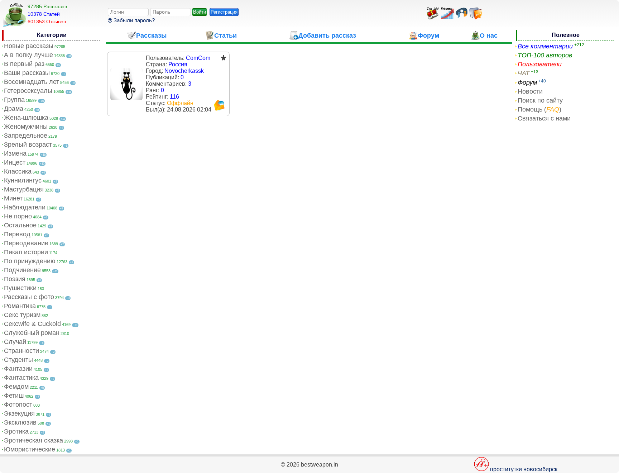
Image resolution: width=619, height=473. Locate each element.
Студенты (18, 359)
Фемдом (16, 386)
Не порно (18, 216)
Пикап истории (26, 252)
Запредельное (25, 135)
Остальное (20, 225)
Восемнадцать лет (31, 81)
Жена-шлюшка (26, 117)
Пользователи (540, 64)
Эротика (16, 431)
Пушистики (20, 288)
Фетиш (14, 395)
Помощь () (539, 109)
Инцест (14, 162)
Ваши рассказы (27, 72)
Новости (530, 91)
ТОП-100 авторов (545, 55)
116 (174, 97)
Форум (527, 82)
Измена (15, 153)
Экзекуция (19, 413)
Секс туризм (22, 314)
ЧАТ (523, 73)
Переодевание (26, 243)
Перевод (17, 234)
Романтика (20, 305)
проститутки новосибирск (523, 469)
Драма (13, 108)
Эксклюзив (20, 422)
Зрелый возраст (28, 144)
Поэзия (14, 279)
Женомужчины (26, 126)
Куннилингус (23, 180)
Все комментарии (545, 46)
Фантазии (18, 368)
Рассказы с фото (29, 297)
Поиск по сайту (540, 100)
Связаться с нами (544, 118)
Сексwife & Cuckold (32, 323)
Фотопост (18, 404)
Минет (13, 198)
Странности (21, 350)
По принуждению (30, 261)
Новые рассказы (28, 45)
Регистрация (224, 12)
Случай (15, 341)
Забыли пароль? (133, 20)
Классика (18, 171)
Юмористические (29, 449)
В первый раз (24, 63)
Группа (14, 99)
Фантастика (21, 377)
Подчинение (22, 270)
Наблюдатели (24, 207)
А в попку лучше (28, 54)
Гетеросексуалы (28, 90)
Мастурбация (24, 189)
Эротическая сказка (33, 440)
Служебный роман (31, 332)
